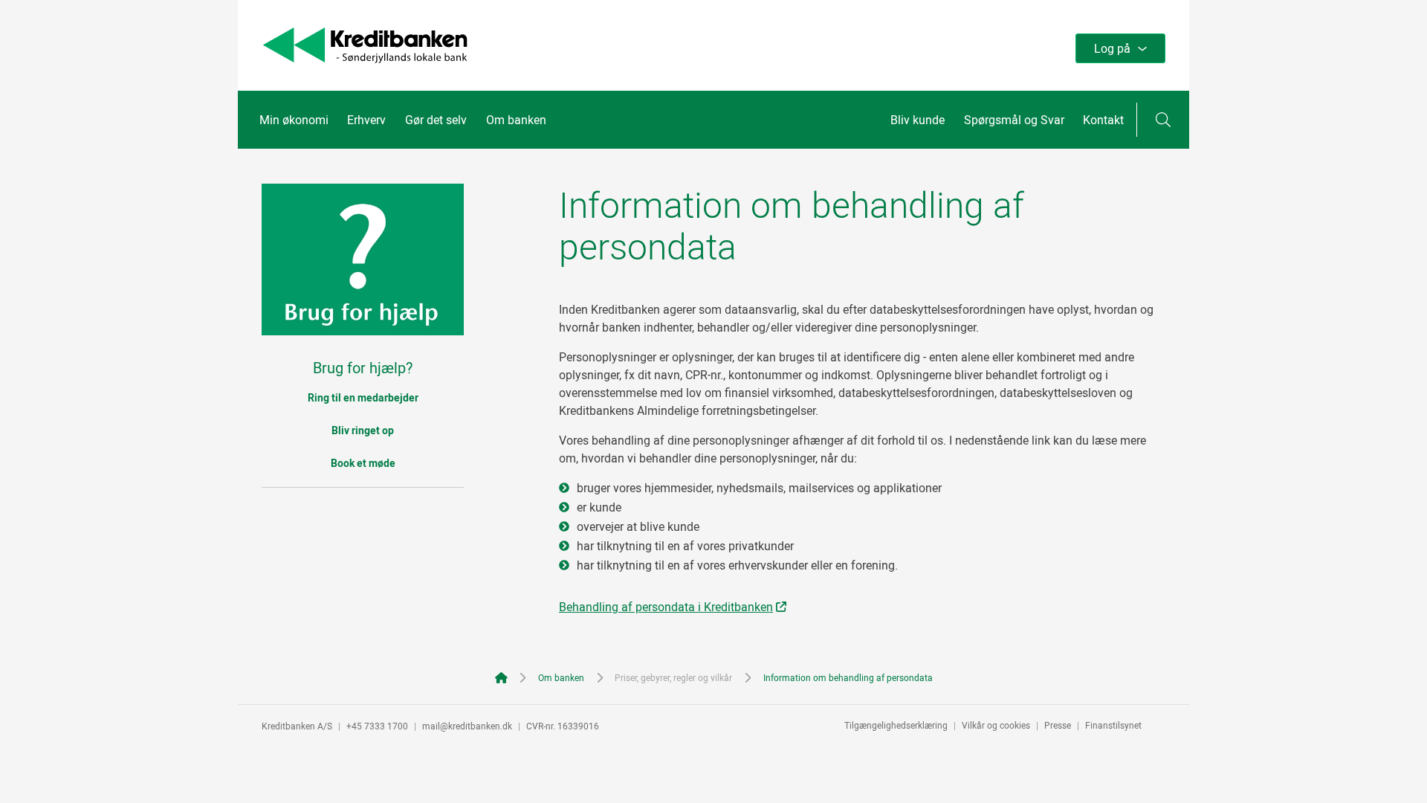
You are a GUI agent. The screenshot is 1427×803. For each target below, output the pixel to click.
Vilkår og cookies (996, 725)
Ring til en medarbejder (363, 397)
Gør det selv (436, 120)
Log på (1112, 48)
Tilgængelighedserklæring (896, 725)
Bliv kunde (917, 120)
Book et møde (363, 463)
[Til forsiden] (365, 59)
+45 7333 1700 (377, 726)
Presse (1057, 725)
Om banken (516, 120)
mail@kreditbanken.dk (467, 726)
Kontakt (1103, 120)
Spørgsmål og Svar (1014, 120)
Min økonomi (294, 120)
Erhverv (366, 120)
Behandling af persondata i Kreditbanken (666, 607)
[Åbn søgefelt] (1163, 119)
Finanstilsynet (1113, 725)
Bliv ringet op (362, 430)
